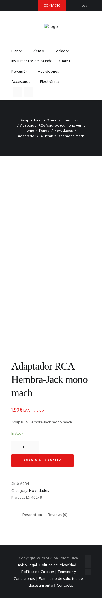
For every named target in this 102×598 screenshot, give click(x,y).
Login (86, 6)
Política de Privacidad (57, 565)
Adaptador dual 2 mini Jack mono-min (51, 120)
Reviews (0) (57, 515)
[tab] (32, 515)
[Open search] (17, 92)
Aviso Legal (27, 565)
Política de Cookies (37, 572)
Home (29, 130)
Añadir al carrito (42, 460)
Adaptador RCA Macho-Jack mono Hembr (53, 126)
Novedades (63, 130)
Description (32, 515)
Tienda (44, 130)
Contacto (65, 585)
